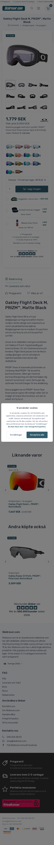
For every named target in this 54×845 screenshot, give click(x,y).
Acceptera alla (37, 435)
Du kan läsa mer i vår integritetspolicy (27, 427)
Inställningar (16, 435)
